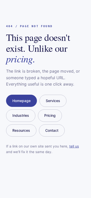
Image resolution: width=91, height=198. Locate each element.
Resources (21, 130)
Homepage (21, 100)
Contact (51, 130)
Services (53, 100)
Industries (20, 115)
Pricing (50, 115)
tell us (74, 146)
